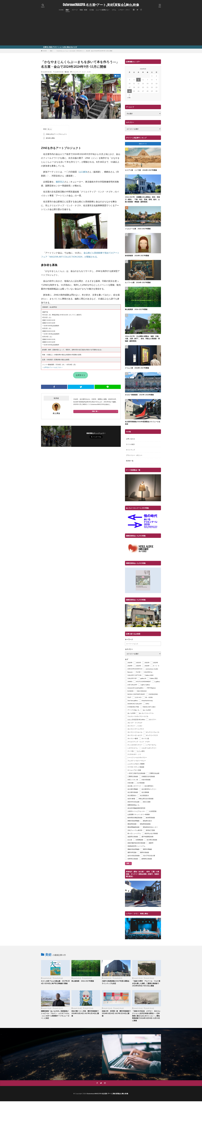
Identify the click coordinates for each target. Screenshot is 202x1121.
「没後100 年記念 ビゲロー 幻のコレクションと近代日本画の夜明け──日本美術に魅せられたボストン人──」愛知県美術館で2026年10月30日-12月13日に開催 (146, 1015)
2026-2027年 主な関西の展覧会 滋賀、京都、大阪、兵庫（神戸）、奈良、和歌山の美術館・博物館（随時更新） (142, 338)
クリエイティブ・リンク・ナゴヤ (81, 72)
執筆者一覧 (129, 461)
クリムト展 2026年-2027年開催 (137, 368)
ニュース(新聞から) (102, 10)
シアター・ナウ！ (124, 10)
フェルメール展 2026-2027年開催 (138, 229)
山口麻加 (83, 171)
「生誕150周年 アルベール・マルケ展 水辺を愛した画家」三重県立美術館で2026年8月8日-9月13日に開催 (146, 983)
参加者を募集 (49, 138)
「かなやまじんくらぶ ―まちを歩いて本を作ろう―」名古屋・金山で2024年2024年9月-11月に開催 (84, 51)
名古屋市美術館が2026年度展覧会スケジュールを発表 (142, 423)
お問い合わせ (130, 439)
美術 (67, 10)
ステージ (75, 10)
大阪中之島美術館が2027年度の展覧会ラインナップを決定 (115, 982)
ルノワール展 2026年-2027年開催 (138, 282)
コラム (114, 10)
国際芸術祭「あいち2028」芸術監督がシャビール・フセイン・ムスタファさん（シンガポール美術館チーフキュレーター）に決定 (55, 1014)
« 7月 (128, 97)
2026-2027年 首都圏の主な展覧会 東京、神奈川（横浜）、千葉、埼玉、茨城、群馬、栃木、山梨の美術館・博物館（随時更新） (142, 199)
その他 (91, 10)
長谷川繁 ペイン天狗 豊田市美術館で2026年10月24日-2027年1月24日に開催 (85, 1013)
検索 (128, 863)
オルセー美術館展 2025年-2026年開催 (139, 395)
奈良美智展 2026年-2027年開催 (137, 255)
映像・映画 (83, 10)
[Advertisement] (101, 29)
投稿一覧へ (95, 411)
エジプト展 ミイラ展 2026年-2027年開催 (141, 170)
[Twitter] (81, 387)
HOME (61, 10)
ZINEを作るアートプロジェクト (55, 134)
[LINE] (108, 387)
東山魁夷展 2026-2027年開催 (136, 309)
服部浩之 (60, 181)
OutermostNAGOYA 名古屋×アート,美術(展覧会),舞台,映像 (101, 4)
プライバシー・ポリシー (134, 455)
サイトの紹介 (130, 444)
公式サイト (80, 375)
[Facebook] (54, 387)
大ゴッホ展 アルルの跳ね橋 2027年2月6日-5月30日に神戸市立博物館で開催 (55, 982)
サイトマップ (130, 450)
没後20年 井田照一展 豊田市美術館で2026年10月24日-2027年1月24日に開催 (116, 1013)
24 (129, 91)
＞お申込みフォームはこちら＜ (52, 367)
